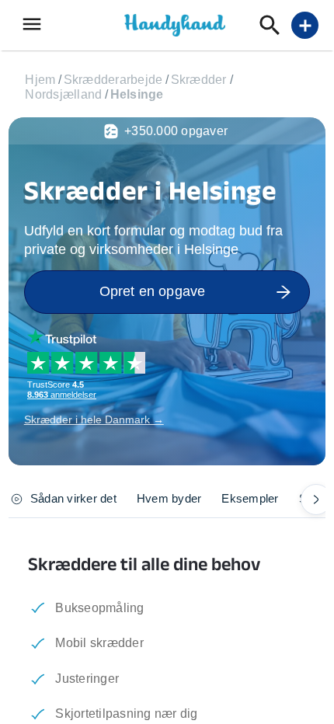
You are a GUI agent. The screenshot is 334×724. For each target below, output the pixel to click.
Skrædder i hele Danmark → (94, 419)
